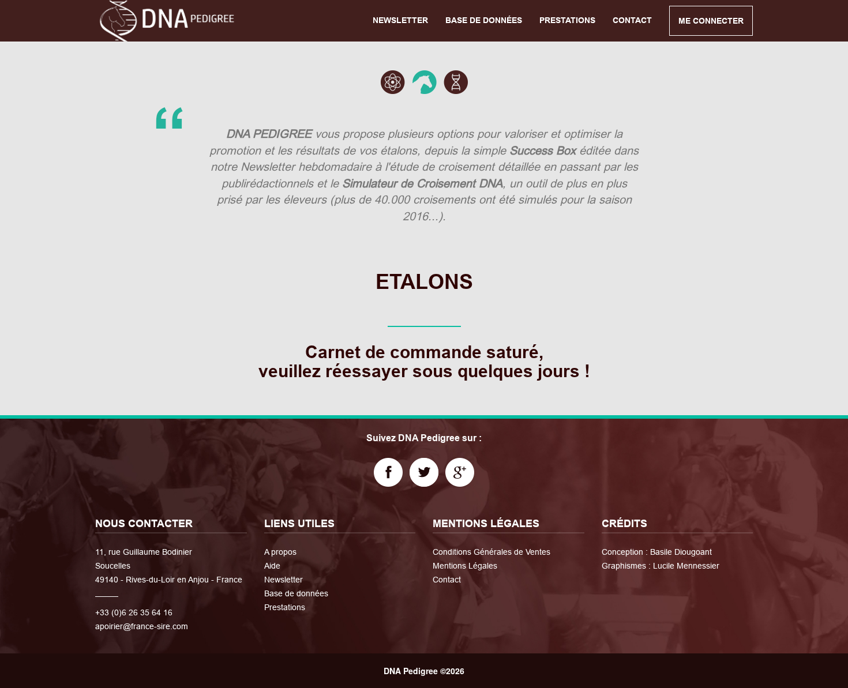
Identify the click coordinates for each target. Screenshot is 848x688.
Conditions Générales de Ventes (491, 552)
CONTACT (632, 20)
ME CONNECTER (711, 20)
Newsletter (283, 579)
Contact (447, 579)
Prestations (284, 607)
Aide (272, 565)
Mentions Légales (465, 565)
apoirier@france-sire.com (141, 626)
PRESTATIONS (567, 20)
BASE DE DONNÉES (483, 20)
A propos (280, 552)
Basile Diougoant (681, 552)
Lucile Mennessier (686, 565)
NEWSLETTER (400, 20)
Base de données (296, 593)
